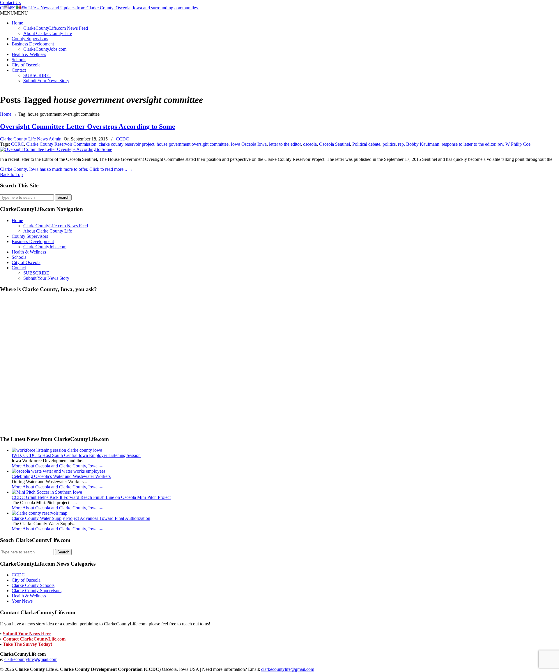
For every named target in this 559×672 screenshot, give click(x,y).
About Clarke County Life (47, 33)
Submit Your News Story (46, 80)
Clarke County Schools (33, 585)
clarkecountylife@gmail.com (30, 659)
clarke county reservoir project (126, 144)
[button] (14, 12)
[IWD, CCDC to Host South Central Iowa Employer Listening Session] (57, 450)
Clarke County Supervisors (36, 590)
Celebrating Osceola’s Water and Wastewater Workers (61, 476)
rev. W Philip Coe (514, 144)
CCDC (122, 138)
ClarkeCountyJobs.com (44, 49)
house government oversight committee (193, 144)
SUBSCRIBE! (37, 75)
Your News (22, 601)
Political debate (366, 144)
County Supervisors (30, 38)
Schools (19, 59)
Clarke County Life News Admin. (31, 138)
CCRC (17, 144)
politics (389, 144)
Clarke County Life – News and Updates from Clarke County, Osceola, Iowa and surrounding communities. (99, 7)
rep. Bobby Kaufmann (418, 144)
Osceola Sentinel (334, 144)
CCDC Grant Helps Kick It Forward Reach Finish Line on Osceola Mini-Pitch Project (91, 497)
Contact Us (10, 2)
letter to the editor (285, 144)
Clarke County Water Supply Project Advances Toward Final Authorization (81, 518)
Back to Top (11, 174)
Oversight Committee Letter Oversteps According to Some (87, 126)
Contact (19, 70)
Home (17, 22)
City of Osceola (26, 64)
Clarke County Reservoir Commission (61, 144)
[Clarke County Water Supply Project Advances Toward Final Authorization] (39, 513)
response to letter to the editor (468, 144)
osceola (310, 144)
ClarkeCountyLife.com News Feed (55, 28)
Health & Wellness (29, 54)
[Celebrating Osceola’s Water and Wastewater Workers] (58, 471)
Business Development (33, 43)
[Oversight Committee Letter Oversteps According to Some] (56, 149)
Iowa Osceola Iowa (249, 144)
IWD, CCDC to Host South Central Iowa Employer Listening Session (76, 455)
